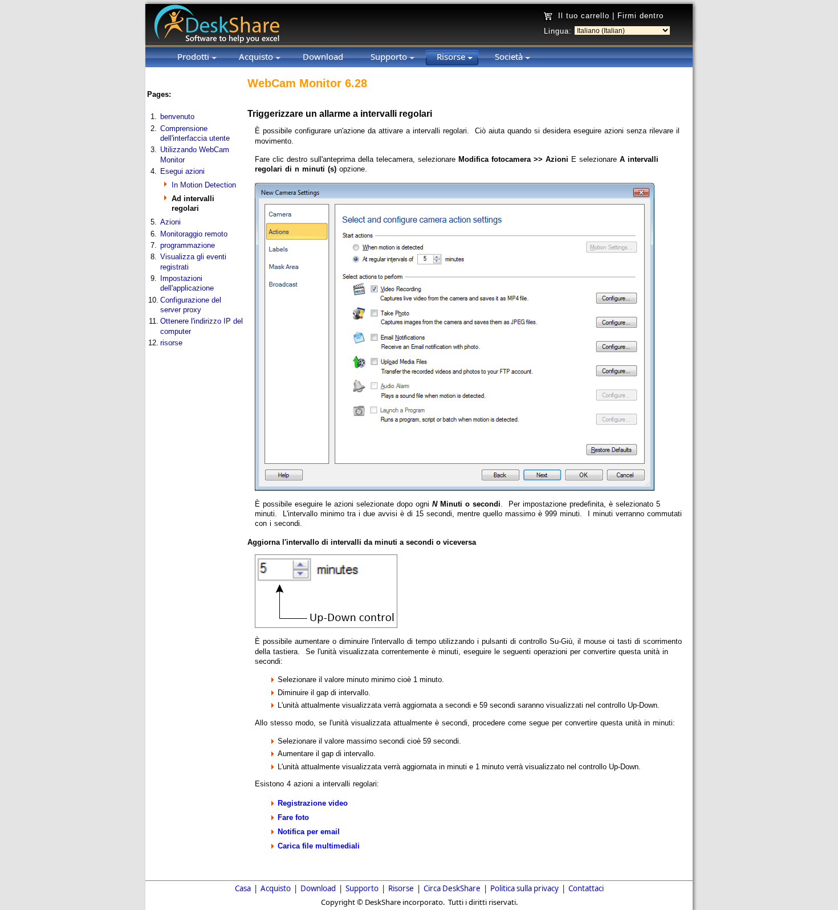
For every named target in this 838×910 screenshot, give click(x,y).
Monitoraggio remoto (193, 234)
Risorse (401, 888)
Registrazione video (313, 803)
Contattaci (586, 888)
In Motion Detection (204, 185)
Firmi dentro (640, 15)
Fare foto (293, 817)
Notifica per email (309, 831)
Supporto (362, 888)
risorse (171, 342)
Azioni (170, 222)
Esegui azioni (182, 171)
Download (318, 888)
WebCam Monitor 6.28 (307, 83)
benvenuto (177, 116)
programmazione (187, 245)
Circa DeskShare (452, 888)
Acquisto (276, 888)
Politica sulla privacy (524, 888)
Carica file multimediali (319, 846)
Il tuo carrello (583, 15)
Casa (243, 888)
